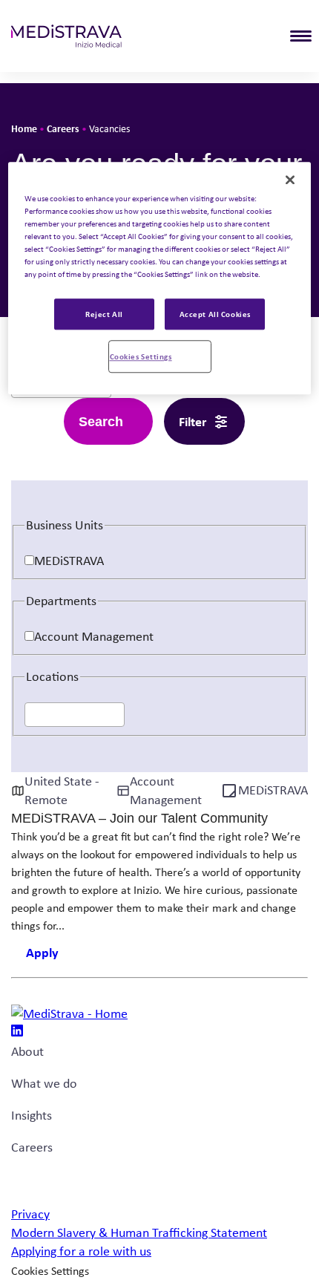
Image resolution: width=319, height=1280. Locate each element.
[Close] (290, 179)
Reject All (104, 313)
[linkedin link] (17, 1032)
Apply (42, 952)
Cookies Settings (141, 356)
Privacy (30, 1214)
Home (24, 128)
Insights (31, 1115)
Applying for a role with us (81, 1251)
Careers (63, 128)
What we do (44, 1083)
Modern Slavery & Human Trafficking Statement (139, 1232)
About (27, 1051)
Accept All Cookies (215, 313)
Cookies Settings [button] (50, 1271)
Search (101, 421)
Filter (192, 421)
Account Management (94, 636)
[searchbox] (34, 715)
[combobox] (74, 714)
